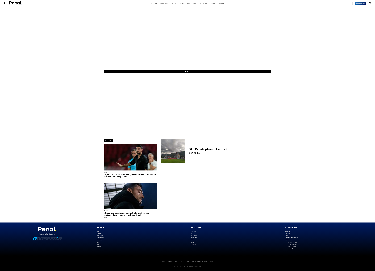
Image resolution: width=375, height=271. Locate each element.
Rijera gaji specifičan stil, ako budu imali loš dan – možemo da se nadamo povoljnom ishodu (127, 214)
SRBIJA (106, 172)
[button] (370, 3)
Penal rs (107, 179)
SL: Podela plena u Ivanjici (208, 149)
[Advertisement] (187, 40)
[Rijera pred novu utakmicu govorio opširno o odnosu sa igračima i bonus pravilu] (130, 157)
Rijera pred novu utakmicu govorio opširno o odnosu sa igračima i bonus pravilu (130, 175)
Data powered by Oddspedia (47, 234)
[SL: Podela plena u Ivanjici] (173, 151)
